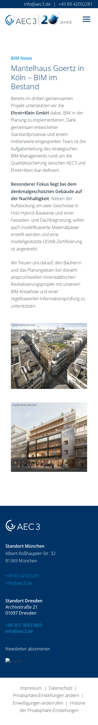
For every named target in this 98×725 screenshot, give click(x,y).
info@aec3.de (37, 4)
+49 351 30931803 (23, 625)
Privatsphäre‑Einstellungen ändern (46, 695)
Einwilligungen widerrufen (38, 703)
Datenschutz (60, 688)
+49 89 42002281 (76, 4)
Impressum (31, 688)
